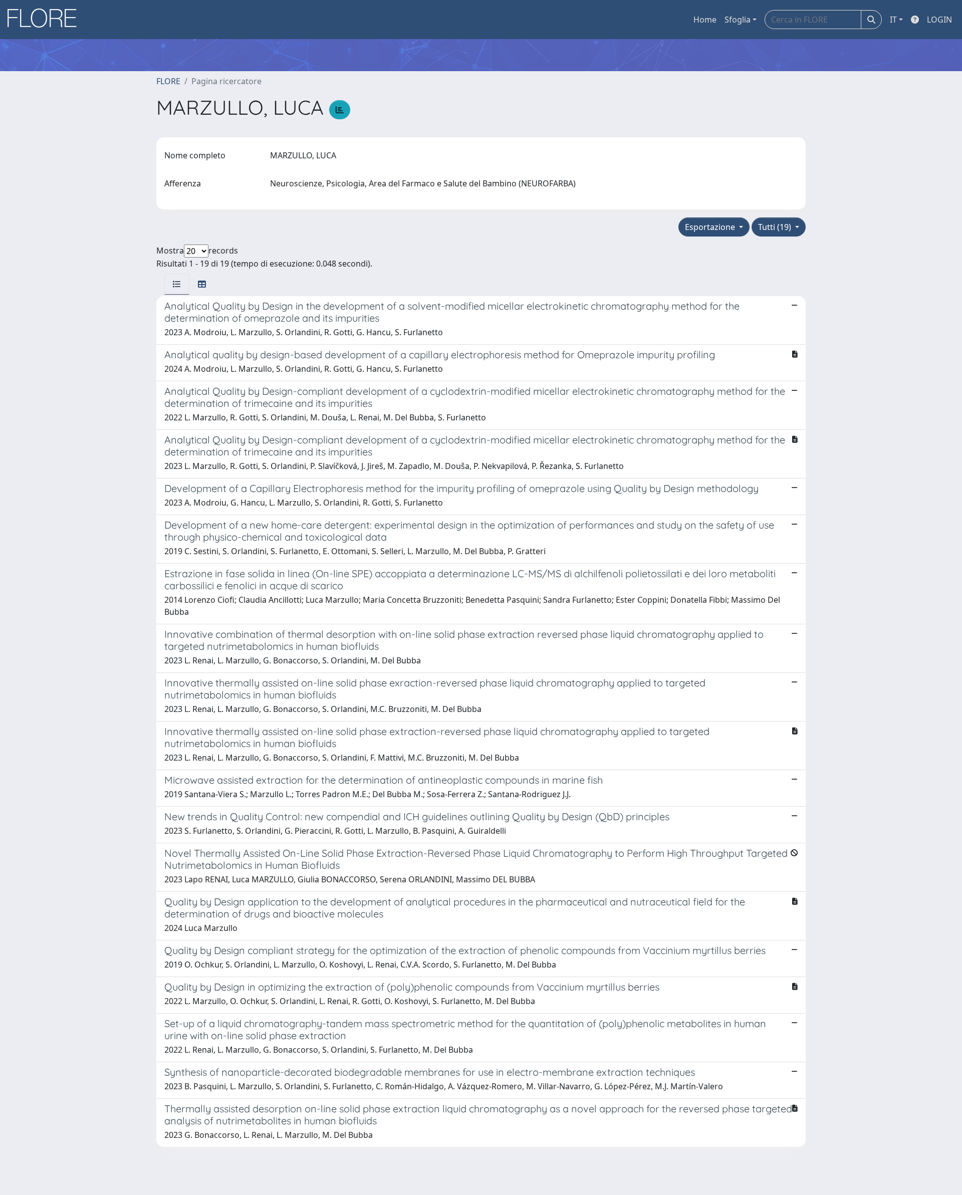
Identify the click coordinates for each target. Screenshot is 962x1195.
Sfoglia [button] (738, 19)
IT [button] (893, 19)
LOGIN (939, 19)
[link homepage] (45, 19)
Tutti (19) (775, 226)
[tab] (176, 284)
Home (704, 19)
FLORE (168, 81)
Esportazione (711, 226)
